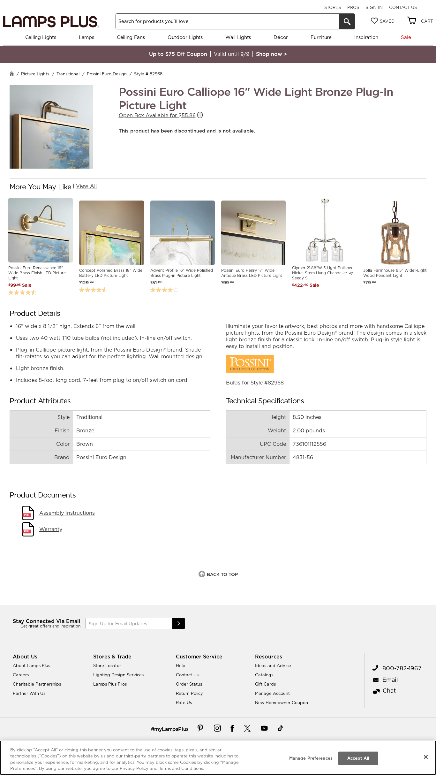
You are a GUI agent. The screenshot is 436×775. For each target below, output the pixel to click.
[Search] (347, 21)
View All (86, 185)
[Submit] (178, 623)
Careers (21, 675)
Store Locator (107, 665)
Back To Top (222, 574)
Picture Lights (35, 74)
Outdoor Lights (185, 37)
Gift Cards (265, 684)
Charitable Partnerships (37, 684)
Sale (406, 37)
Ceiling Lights (40, 37)
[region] (218, 758)
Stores (332, 7)
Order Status (189, 684)
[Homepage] (12, 74)
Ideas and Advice (273, 665)
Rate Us (184, 702)
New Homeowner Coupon (281, 702)
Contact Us (403, 7)
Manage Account (272, 693)
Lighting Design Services (118, 675)
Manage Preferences (311, 758)
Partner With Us (29, 693)
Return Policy (189, 693)
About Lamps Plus (31, 665)
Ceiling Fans (131, 37)
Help (180, 665)
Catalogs (264, 675)
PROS (353, 7)
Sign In (374, 7)
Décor (281, 37)
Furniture (321, 37)
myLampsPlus (171, 729)
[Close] (426, 757)
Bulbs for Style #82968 (255, 382)
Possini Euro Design (107, 74)
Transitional (67, 74)
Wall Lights (238, 37)
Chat (389, 691)
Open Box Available (157, 115)
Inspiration (366, 37)
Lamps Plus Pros (110, 684)
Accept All (358, 758)
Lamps (86, 37)
